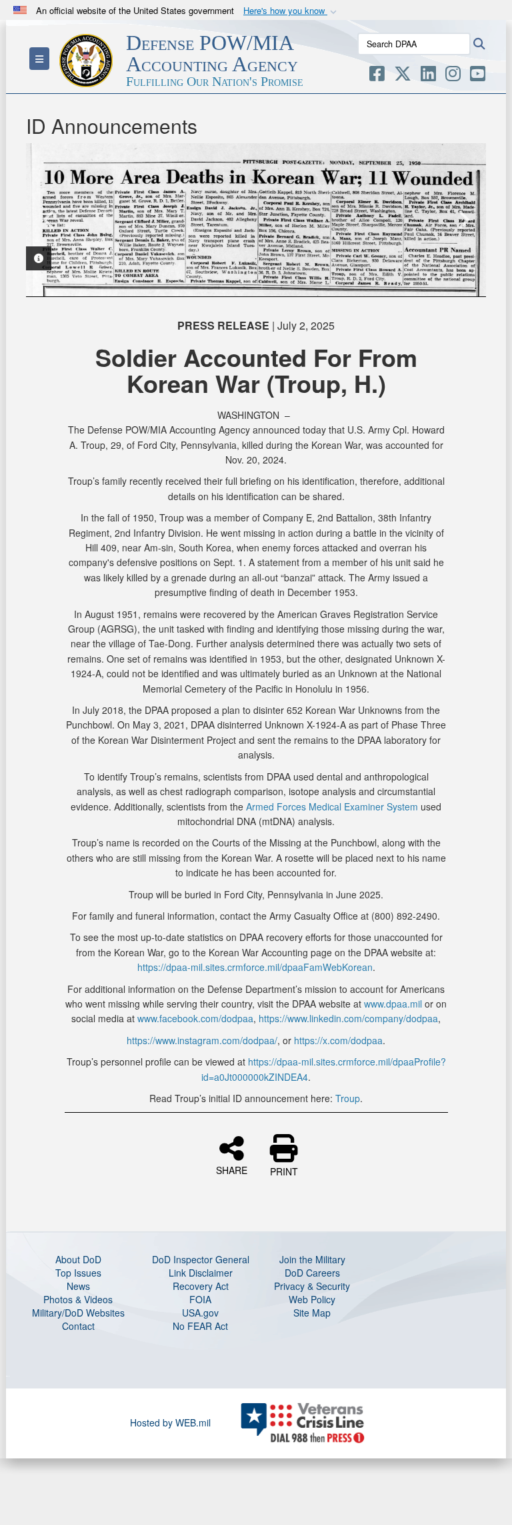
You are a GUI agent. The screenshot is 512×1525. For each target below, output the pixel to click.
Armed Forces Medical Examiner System (332, 806)
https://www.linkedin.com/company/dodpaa (348, 1018)
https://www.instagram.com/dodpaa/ (202, 1040)
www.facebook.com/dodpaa (195, 1018)
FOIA (200, 1299)
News (78, 1286)
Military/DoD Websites (78, 1312)
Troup (347, 1098)
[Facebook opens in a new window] (377, 76)
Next (462, 219)
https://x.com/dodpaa (338, 1040)
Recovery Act (201, 1286)
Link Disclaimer (201, 1272)
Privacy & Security (312, 1286)
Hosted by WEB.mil (170, 1422)
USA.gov (200, 1312)
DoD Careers (312, 1272)
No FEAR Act (200, 1326)
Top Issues (78, 1272)
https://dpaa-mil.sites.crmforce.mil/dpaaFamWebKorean (255, 967)
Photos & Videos (78, 1299)
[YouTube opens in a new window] (477, 76)
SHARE (231, 1169)
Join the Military (312, 1259)
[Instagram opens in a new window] (453, 76)
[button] (291, 11)
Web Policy (312, 1299)
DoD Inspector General (200, 1259)
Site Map (312, 1312)
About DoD (78, 1259)
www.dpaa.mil (393, 1003)
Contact (78, 1326)
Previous (49, 219)
